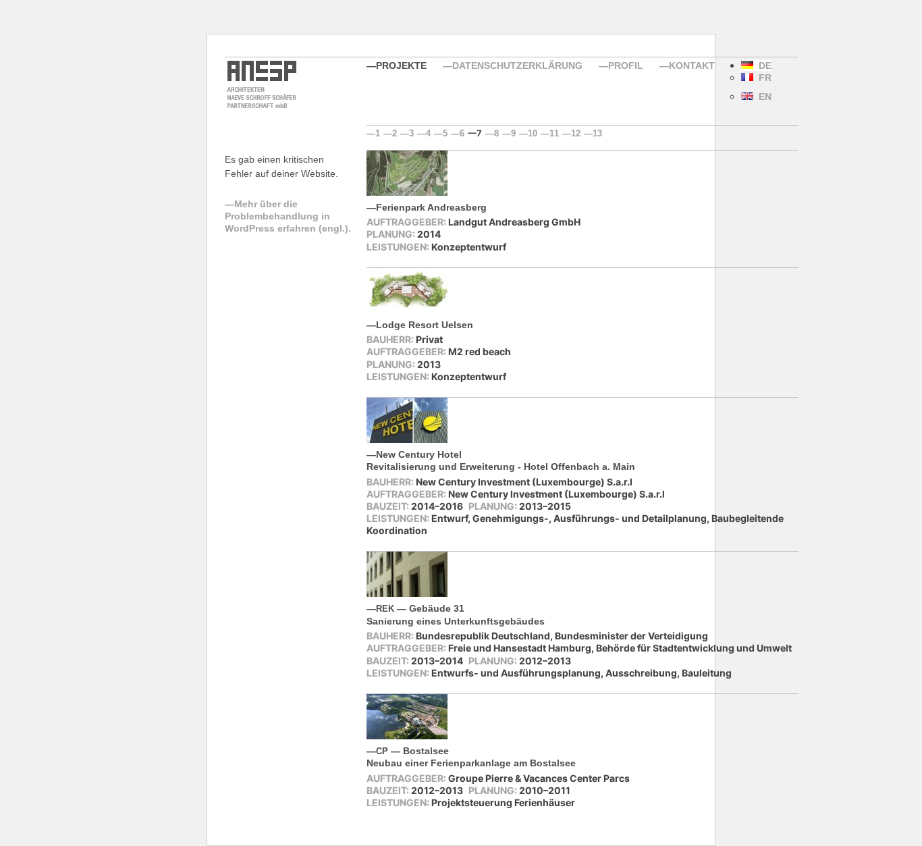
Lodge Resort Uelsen (424, 324)
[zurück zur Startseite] (260, 106)
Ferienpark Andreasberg (431, 207)
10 (532, 133)
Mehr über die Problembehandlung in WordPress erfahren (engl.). (288, 216)
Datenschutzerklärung (517, 65)
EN (762, 96)
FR (762, 77)
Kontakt (692, 65)
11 (554, 133)
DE (762, 65)
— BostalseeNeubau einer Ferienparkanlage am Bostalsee (471, 756)
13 (597, 133)
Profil (625, 65)
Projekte (401, 65)
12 (575, 133)
